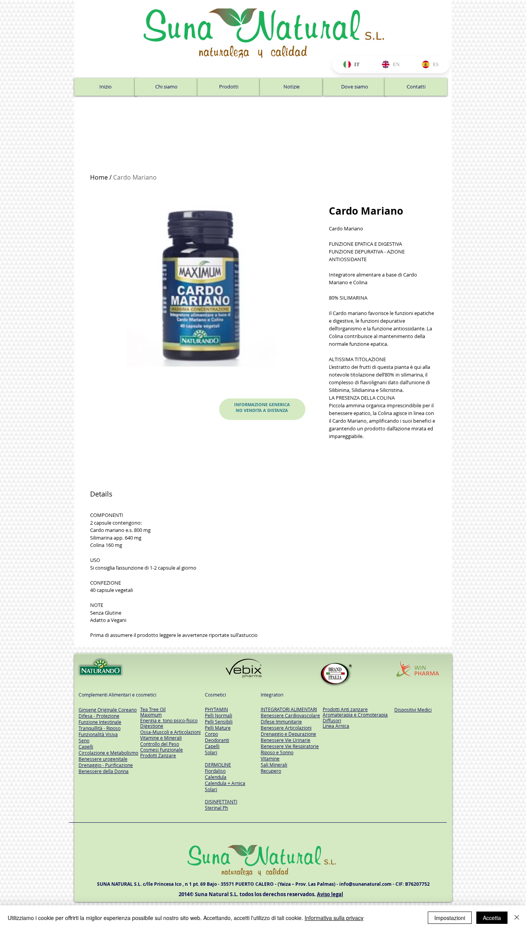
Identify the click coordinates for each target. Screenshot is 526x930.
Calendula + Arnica (225, 783)
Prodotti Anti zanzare (345, 709)
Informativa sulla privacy (334, 918)
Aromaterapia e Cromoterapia (355, 715)
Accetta (492, 918)
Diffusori (332, 720)
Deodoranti (217, 740)
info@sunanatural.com (365, 884)
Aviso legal (330, 894)
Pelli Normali (218, 715)
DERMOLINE (218, 765)
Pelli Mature (218, 728)
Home (99, 177)
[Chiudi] (516, 918)
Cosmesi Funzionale (161, 750)
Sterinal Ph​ (216, 808)
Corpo (211, 734)
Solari (211, 752)
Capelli (212, 746)
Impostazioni (449, 918)
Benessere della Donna (104, 771)
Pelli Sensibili (219, 721)
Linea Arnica (336, 726)
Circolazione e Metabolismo (108, 753)
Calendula (215, 777)
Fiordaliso (215, 771)
